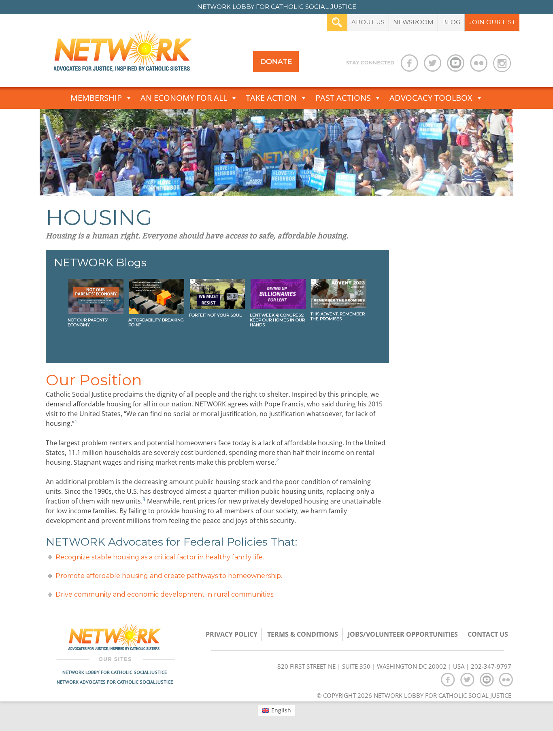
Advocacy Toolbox (430, 97)
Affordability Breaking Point (156, 322)
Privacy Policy (231, 634)
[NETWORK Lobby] (122, 54)
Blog (451, 22)
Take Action (271, 97)
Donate (276, 61)
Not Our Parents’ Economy (88, 322)
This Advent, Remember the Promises (338, 316)
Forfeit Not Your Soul (215, 315)
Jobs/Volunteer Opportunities (403, 634)
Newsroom (413, 22)
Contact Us (488, 634)
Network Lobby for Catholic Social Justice (114, 672)
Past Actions (343, 97)
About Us (368, 22)
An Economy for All (183, 97)
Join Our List (492, 22)
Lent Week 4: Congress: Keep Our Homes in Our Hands (277, 319)
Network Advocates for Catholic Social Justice (115, 682)
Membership (96, 97)
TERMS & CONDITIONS (302, 634)
